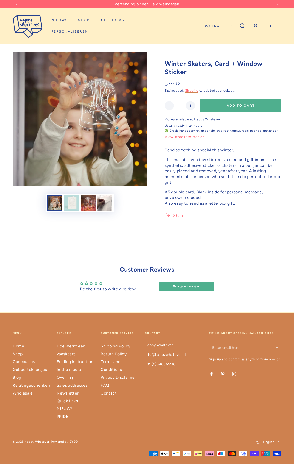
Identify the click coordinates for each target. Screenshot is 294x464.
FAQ (105, 385)
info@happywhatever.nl (165, 354)
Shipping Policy (115, 346)
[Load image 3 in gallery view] (88, 203)
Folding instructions (76, 361)
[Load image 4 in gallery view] (104, 203)
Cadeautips (24, 361)
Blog (17, 377)
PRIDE (62, 416)
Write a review (186, 286)
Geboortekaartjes (30, 369)
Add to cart (241, 106)
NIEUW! (64, 408)
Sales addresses (72, 385)
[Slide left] (17, 4)
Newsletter (68, 393)
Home (18, 346)
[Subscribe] (278, 347)
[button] (242, 25)
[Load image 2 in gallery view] (71, 203)
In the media (69, 369)
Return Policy (114, 353)
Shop (18, 353)
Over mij (65, 377)
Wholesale (23, 393)
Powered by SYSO (64, 441)
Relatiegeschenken (31, 385)
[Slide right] (277, 4)
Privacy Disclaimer (118, 377)
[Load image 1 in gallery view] (54, 203)
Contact (109, 393)
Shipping (191, 90)
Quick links (67, 400)
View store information (185, 137)
